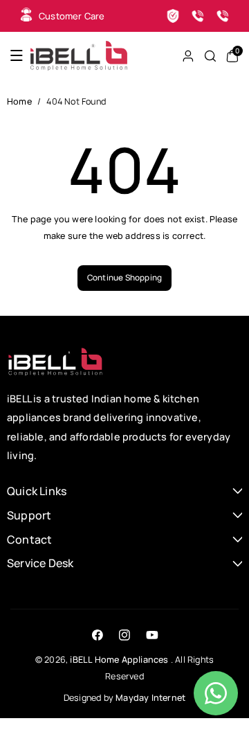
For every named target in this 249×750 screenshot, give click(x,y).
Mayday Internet (150, 698)
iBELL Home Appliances (119, 660)
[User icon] (188, 56)
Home (19, 101)
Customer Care (72, 16)
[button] (16, 55)
